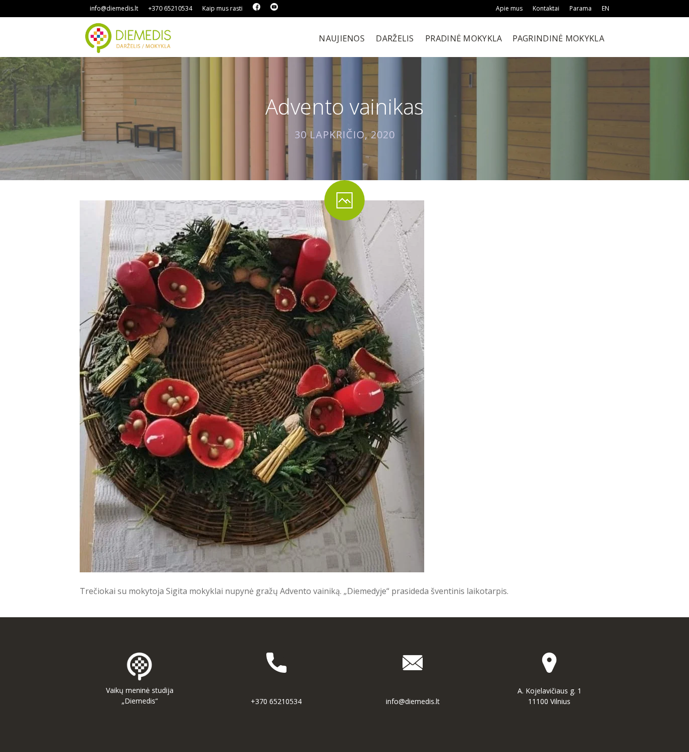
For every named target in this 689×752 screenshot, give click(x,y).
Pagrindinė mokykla (558, 38)
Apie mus (509, 8)
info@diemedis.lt (114, 8)
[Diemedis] (129, 37)
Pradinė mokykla (463, 38)
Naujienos (342, 38)
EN (605, 8)
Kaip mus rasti (222, 8)
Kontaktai (546, 8)
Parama (580, 8)
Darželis (395, 38)
